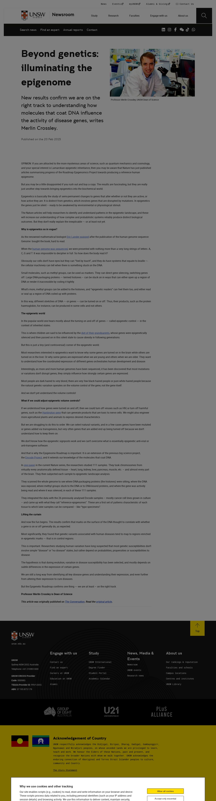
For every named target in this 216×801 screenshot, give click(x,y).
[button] (197, 628)
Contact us (56, 661)
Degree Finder (97, 667)
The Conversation (75, 601)
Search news (28, 29)
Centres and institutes (180, 678)
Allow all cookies (165, 791)
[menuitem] (94, 16)
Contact (92, 29)
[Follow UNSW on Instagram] (169, 29)
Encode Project (33, 457)
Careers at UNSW (59, 673)
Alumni (54, 684)
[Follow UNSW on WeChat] (181, 29)
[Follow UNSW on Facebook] (175, 29)
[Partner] (62, 16)
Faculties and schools (179, 667)
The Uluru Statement (65, 770)
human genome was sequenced (50, 249)
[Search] (204, 15)
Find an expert (49, 29)
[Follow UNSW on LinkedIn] (163, 29)
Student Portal (97, 673)
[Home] (33, 16)
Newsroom (132, 664)
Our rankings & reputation (182, 661)
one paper (29, 465)
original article (104, 601)
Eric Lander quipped (78, 237)
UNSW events (134, 670)
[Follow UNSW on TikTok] (187, 29)
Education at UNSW (60, 678)
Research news (135, 675)
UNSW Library (173, 684)
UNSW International (100, 661)
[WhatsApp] (193, 29)
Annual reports (73, 29)
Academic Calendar (99, 678)
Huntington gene (51, 412)
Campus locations (176, 673)
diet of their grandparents (95, 333)
